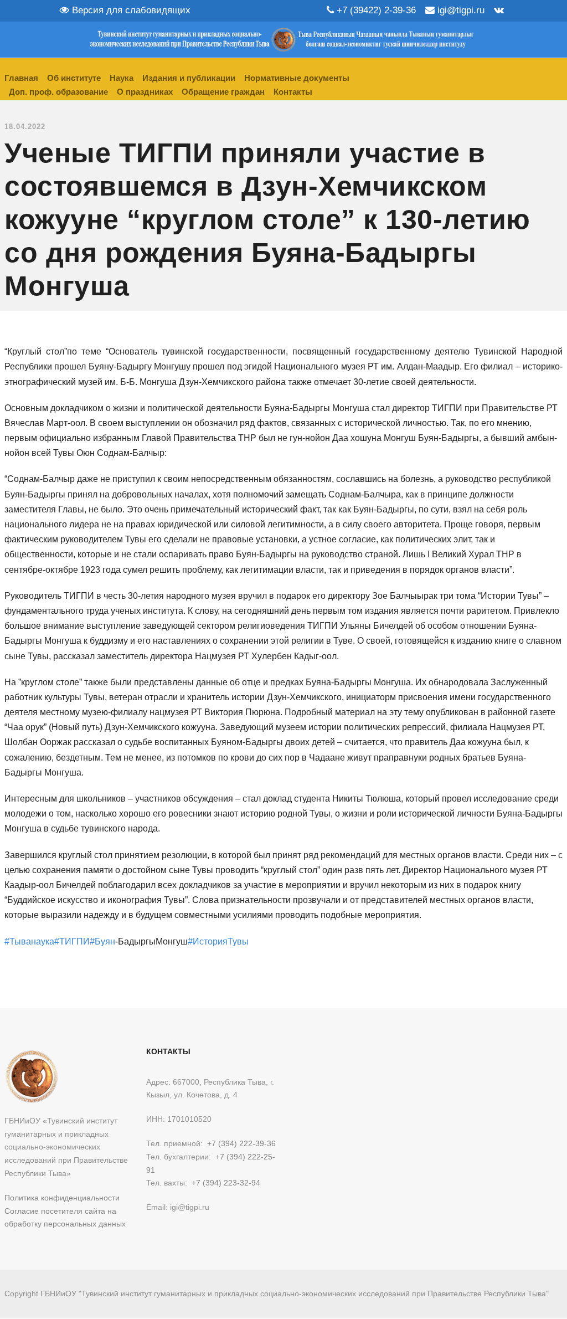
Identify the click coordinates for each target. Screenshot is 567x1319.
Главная (21, 78)
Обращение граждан (223, 91)
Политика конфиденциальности (62, 1197)
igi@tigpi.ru (459, 10)
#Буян (102, 941)
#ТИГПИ (72, 941)
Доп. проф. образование (58, 91)
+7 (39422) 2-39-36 (375, 10)
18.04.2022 (24, 126)
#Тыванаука (29, 941)
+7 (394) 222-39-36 (241, 1143)
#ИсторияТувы (218, 941)
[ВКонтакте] (499, 10)
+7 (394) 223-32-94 (226, 1182)
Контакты (293, 91)
